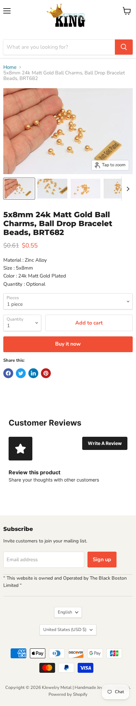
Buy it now (68, 344)
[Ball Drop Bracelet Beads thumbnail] (85, 188)
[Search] (124, 47)
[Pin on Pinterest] (46, 373)
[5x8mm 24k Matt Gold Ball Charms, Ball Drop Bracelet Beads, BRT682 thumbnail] (19, 188)
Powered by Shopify (68, 694)
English (65, 612)
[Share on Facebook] (8, 373)
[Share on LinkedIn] (33, 373)
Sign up (102, 559)
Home (10, 67)
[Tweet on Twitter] (21, 373)
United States (64, 630)
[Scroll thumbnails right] (126, 189)
